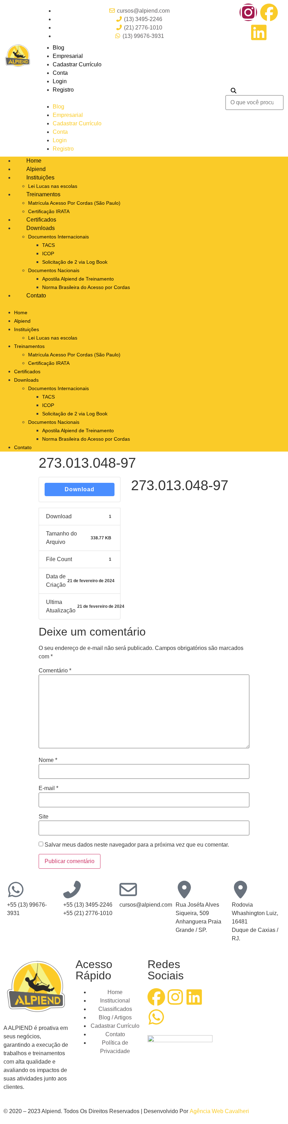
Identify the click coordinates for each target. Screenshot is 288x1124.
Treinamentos (43, 194)
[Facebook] (269, 12)
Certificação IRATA (49, 211)
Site (43, 817)
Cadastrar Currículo (77, 64)
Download (79, 489)
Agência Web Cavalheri (219, 1111)
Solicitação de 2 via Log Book (74, 262)
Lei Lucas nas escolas (52, 186)
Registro (63, 90)
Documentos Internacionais (58, 236)
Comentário (55, 670)
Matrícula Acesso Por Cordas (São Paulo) (74, 203)
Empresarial (68, 56)
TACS (48, 245)
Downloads (40, 228)
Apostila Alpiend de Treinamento (78, 279)
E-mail (48, 788)
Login (60, 81)
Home (33, 161)
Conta (60, 73)
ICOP (48, 253)
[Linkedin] (259, 32)
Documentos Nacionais (53, 270)
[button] (128, 98)
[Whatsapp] (156, 1017)
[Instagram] (248, 12)
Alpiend (36, 169)
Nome (48, 760)
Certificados (41, 220)
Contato (36, 295)
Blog (58, 48)
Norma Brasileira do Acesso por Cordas (86, 287)
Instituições (40, 177)
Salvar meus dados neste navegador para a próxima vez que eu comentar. (137, 845)
